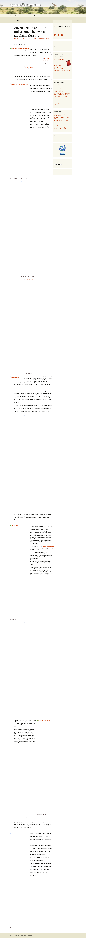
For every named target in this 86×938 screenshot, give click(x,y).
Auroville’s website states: (36, 525)
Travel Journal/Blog (32, 38)
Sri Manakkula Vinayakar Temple (45, 74)
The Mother (34, 39)
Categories (17, 15)
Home (11, 15)
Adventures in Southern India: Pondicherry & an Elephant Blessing (30, 31)
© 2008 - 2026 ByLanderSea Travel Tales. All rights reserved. (21, 935)
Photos (23, 15)
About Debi (29, 15)
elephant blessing (45, 38)
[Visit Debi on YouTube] (62, 35)
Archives (56, 162)
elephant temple (17, 39)
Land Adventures (25, 38)
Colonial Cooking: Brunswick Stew (60, 88)
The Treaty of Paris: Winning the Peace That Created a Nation (59, 61)
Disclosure (36, 15)
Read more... (56, 31)
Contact (42, 15)
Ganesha (22, 39)
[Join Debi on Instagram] (59, 35)
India (25, 39)
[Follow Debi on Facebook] (55, 35)
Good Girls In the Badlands (59, 138)
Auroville (40, 38)
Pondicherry (29, 39)
